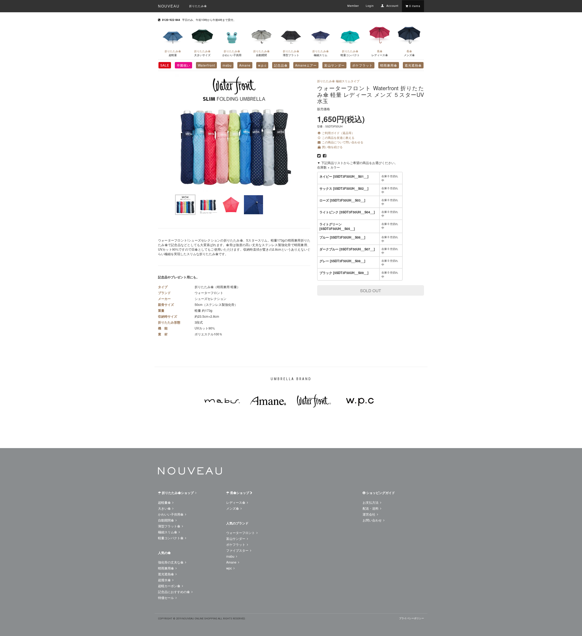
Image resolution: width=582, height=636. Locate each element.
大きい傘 (165, 508)
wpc (229, 568)
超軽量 (173, 53)
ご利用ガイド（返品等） (337, 133)
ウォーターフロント (241, 532)
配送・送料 (371, 508)
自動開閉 (261, 53)
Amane (245, 65)
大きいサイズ (202, 53)
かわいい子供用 (231, 53)
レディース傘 (379, 53)
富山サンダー (334, 65)
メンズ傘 (409, 53)
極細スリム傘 (168, 532)
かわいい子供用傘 (171, 514)
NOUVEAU (169, 6)
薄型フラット (291, 53)
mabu (227, 65)
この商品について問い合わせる (342, 142)
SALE (164, 65)
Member (353, 5)
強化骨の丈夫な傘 (171, 562)
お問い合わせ (373, 520)
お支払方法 (371, 502)
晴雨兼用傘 (388, 65)
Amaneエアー (306, 65)
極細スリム (320, 53)
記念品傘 (281, 65)
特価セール (166, 597)
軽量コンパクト (350, 53)
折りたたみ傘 (198, 6)
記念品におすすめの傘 (174, 591)
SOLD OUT (370, 290)
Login (370, 5)
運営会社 (369, 514)
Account (392, 5)
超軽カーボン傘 (169, 586)
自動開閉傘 (166, 520)
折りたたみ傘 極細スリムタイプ (338, 81)
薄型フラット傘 (169, 526)
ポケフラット (362, 65)
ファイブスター (237, 550)
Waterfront (206, 65)
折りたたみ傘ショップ (178, 492)
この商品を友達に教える (337, 137)
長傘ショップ (239, 492)
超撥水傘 (165, 580)
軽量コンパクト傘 (171, 538)
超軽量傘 (165, 502)
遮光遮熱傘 (413, 65)
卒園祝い (183, 65)
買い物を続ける (332, 147)
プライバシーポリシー (411, 618)
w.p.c (262, 65)
